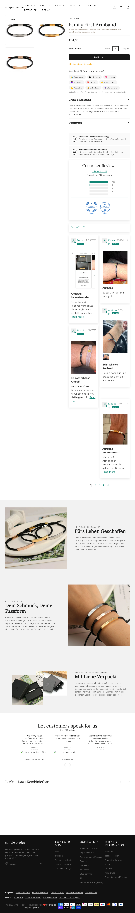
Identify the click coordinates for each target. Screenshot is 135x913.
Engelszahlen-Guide (23, 892)
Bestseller (30, 10)
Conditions (110, 868)
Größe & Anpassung (80, 99)
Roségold (125, 48)
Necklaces (84, 869)
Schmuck (59, 5)
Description (75, 122)
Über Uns (45, 10)
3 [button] (99, 485)
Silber (107, 48)
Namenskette (18, 897)
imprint (108, 864)
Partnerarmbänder (50, 897)
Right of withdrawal (113, 859)
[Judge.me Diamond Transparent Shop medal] (105, 207)
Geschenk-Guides (91, 892)
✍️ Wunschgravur (108, 82)
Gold (115, 48)
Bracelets (84, 865)
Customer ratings (63, 868)
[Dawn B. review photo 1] (115, 267)
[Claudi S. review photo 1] (115, 429)
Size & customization (64, 864)
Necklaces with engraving (91, 882)
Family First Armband (19, 815)
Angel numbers (87, 852)
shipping (59, 855)
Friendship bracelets (89, 848)
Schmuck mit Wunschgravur (69, 897)
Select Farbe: (75, 48)
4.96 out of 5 (99, 171)
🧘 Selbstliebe (93, 87)
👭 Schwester (76, 82)
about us (109, 851)
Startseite (30, 5)
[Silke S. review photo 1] (83, 357)
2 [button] (95, 485)
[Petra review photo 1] (83, 270)
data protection (112, 855)
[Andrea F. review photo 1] (115, 336)
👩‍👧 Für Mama (94, 77)
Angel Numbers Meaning (91, 856)
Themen (92, 5)
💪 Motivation (76, 87)
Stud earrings (86, 873)
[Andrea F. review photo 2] (105, 357)
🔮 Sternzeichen (111, 87)
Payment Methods (63, 859)
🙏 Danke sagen (77, 77)
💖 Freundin (110, 77)
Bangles (83, 861)
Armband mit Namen (33, 897)
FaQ (57, 851)
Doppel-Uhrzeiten (57, 892)
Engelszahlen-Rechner (40, 892)
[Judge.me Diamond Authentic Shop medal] (91, 207)
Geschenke (76, 5)
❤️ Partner (91, 82)
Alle (81, 878)
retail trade (110, 872)
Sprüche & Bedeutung (74, 892)
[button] (85, 182)
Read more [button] (77, 316)
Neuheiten (45, 5)
